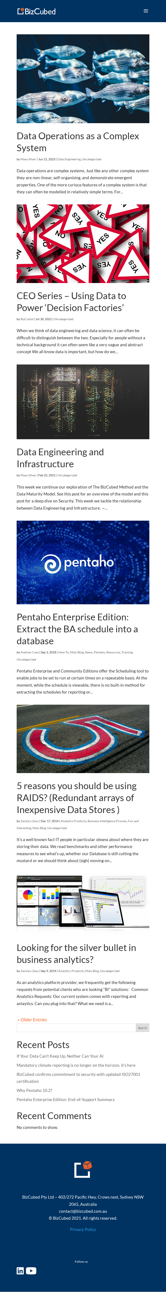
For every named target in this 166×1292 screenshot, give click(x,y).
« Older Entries (32, 1019)
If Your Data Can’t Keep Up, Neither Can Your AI (60, 1055)
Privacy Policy (83, 1229)
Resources (113, 652)
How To (63, 652)
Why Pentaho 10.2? (34, 1090)
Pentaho (99, 652)
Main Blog (77, 652)
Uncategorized (91, 159)
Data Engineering (69, 159)
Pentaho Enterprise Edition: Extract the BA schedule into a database (77, 628)
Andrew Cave (30, 652)
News (89, 652)
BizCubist (27, 319)
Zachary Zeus (30, 821)
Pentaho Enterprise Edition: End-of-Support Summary (66, 1099)
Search (142, 1028)
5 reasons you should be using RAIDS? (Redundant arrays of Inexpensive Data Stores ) (77, 797)
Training (126, 652)
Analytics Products (73, 821)
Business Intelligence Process (107, 821)
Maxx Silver (28, 159)
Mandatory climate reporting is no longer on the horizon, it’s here (76, 1065)
